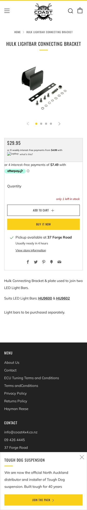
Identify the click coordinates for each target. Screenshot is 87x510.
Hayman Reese (16, 409)
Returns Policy (15, 401)
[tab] (36, 124)
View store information (31, 250)
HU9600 (45, 298)
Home (17, 32)
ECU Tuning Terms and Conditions (31, 378)
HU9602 (63, 298)
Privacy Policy (15, 393)
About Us (11, 362)
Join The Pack (41, 500)
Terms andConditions (21, 385)
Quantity (14, 186)
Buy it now (43, 224)
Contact (10, 370)
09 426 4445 (14, 440)
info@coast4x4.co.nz (21, 432)
